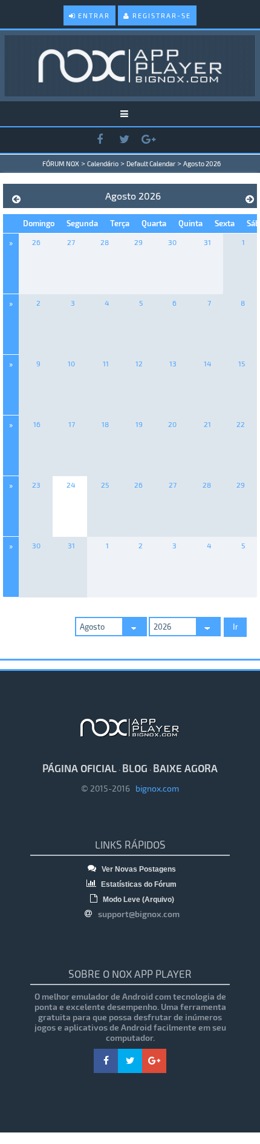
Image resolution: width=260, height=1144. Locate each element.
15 (241, 363)
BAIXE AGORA (185, 768)
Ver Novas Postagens (138, 869)
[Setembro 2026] (249, 199)
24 (71, 484)
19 (139, 424)
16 (37, 424)
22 (240, 424)
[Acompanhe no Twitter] (124, 139)
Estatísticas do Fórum (138, 884)
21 (207, 424)
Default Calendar (150, 163)
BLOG (135, 768)
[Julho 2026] (16, 199)
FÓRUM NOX (60, 163)
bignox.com (154, 788)
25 (105, 484)
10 (71, 363)
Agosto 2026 (202, 163)
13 (173, 363)
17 (71, 424)
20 (172, 424)
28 (104, 242)
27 (71, 242)
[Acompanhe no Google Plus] (148, 139)
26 (36, 242)
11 (106, 363)
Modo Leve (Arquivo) (137, 899)
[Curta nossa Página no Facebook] (100, 139)
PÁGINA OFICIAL (79, 768)
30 (172, 242)
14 (207, 363)
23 (36, 484)
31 (207, 242)
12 (139, 363)
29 (138, 242)
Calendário (103, 163)
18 (105, 424)
